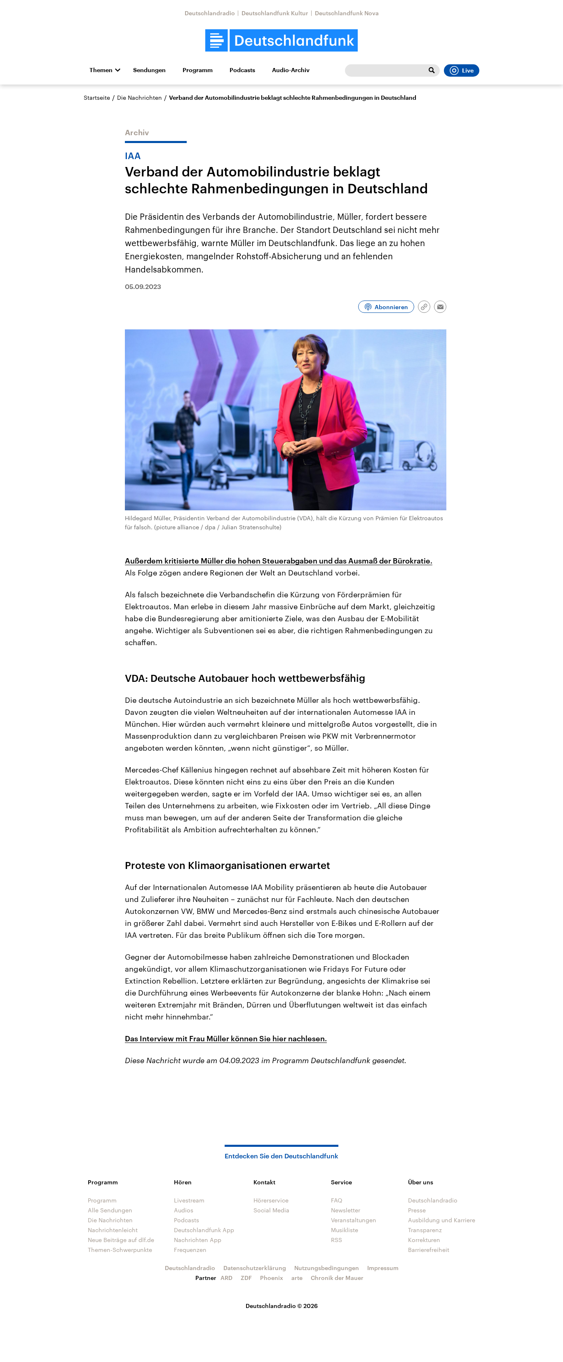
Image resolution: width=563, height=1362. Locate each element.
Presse (417, 1210)
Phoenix (271, 1277)
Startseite (97, 97)
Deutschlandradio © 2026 (282, 1305)
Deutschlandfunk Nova (347, 12)
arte (297, 1277)
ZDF (246, 1277)
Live (468, 70)
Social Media (271, 1210)
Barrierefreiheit (428, 1249)
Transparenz (425, 1229)
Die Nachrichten (139, 97)
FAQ (336, 1200)
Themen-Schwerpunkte (120, 1249)
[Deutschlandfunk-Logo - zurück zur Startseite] (281, 40)
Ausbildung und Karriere (441, 1219)
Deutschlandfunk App (204, 1229)
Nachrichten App (197, 1239)
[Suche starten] (431, 70)
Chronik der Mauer (337, 1277)
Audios (183, 1210)
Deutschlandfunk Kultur (275, 12)
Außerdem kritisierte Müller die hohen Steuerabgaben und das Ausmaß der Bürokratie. (278, 560)
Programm (198, 70)
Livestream (189, 1200)
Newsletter (345, 1210)
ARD (226, 1277)
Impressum (383, 1267)
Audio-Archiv (291, 70)
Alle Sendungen (110, 1210)
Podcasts (242, 70)
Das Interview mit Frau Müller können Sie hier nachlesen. (226, 1038)
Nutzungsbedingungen (326, 1267)
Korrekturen (424, 1239)
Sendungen (149, 70)
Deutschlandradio (210, 12)
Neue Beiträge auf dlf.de (121, 1239)
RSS (336, 1239)
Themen (101, 70)
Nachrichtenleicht (113, 1229)
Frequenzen (190, 1249)
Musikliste (344, 1229)
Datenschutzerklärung (254, 1267)
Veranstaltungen (353, 1219)
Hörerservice (271, 1200)
